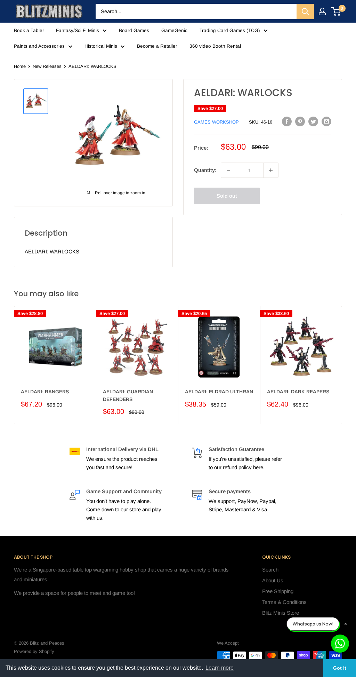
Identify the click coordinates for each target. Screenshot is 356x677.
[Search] (305, 11)
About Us (272, 580)
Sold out (227, 196)
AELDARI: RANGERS (45, 391)
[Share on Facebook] (287, 121)
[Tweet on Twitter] (313, 121)
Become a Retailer (157, 46)
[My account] (322, 11)
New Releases (47, 66)
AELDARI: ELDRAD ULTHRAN (219, 391)
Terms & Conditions (284, 602)
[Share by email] (326, 121)
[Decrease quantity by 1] (228, 170)
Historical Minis (100, 46)
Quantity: (205, 170)
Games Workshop (216, 122)
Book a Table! (29, 30)
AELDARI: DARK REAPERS (298, 391)
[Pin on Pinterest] (300, 121)
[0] (336, 11)
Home (20, 66)
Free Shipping (277, 591)
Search (270, 570)
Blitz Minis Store (280, 613)
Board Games (134, 30)
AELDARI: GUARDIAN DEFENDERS (128, 395)
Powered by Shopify (34, 651)
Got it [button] (339, 668)
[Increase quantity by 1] (271, 170)
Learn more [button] (219, 668)
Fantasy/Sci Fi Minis (77, 30)
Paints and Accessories (39, 46)
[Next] (342, 365)
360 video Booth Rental (215, 46)
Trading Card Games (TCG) (230, 30)
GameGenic (174, 30)
